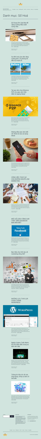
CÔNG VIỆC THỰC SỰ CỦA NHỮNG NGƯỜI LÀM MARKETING (20, 179)
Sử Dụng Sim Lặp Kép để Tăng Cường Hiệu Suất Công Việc (19, 24)
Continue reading (16, 46)
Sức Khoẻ (28, 9)
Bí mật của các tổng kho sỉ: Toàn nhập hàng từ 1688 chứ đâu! (20, 419)
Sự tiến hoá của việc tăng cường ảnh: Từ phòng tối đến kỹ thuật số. (20, 58)
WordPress (36, 434)
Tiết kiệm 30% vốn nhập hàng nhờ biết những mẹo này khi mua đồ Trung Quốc (21, 418)
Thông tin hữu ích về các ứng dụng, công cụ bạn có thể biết (20, 376)
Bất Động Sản (21, 9)
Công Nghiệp (36, 9)
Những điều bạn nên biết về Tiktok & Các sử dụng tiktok (19, 133)
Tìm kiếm (4, 414)
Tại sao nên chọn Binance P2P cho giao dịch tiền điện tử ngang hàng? (20, 92)
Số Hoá (15, 83)
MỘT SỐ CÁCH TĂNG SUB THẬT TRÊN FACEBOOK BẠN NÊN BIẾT (20, 220)
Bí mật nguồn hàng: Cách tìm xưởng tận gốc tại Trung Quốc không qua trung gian (21, 423)
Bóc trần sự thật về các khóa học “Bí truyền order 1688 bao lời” (20, 416)
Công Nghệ (13, 9)
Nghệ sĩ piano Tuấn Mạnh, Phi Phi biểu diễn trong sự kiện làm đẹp (20, 344)
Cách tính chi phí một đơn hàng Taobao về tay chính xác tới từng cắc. (21, 421)
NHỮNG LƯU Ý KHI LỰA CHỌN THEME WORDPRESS (19, 300)
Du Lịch (17, 9)
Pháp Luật (32, 9)
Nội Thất (25, 9)
